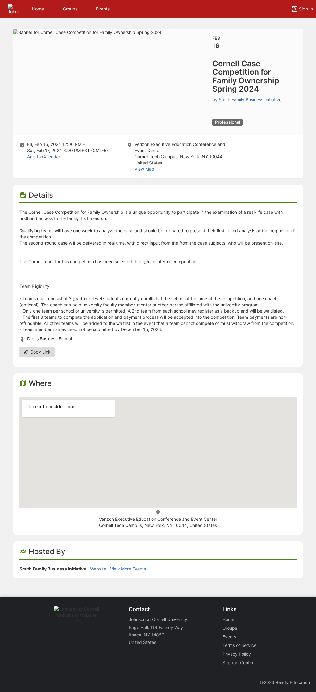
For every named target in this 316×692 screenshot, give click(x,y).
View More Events (128, 568)
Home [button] (38, 8)
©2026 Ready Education (285, 682)
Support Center (238, 662)
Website (98, 568)
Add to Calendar (43, 156)
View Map (144, 169)
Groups (70, 8)
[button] (13, 8)
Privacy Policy (236, 654)
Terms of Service (239, 645)
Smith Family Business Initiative (250, 99)
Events (103, 8)
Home (228, 619)
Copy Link (40, 351)
